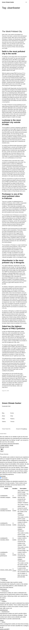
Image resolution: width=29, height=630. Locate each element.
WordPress (24, 428)
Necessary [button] (3, 476)
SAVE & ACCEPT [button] (4, 629)
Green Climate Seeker (8, 2)
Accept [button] (11, 445)
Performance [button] (3, 589)
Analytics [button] (2, 599)
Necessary (4, 478)
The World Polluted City (12, 31)
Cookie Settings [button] (4, 445)
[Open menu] (26, 2)
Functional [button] (3, 578)
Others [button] (2, 620)
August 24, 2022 (5, 390)
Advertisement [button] (4, 610)
